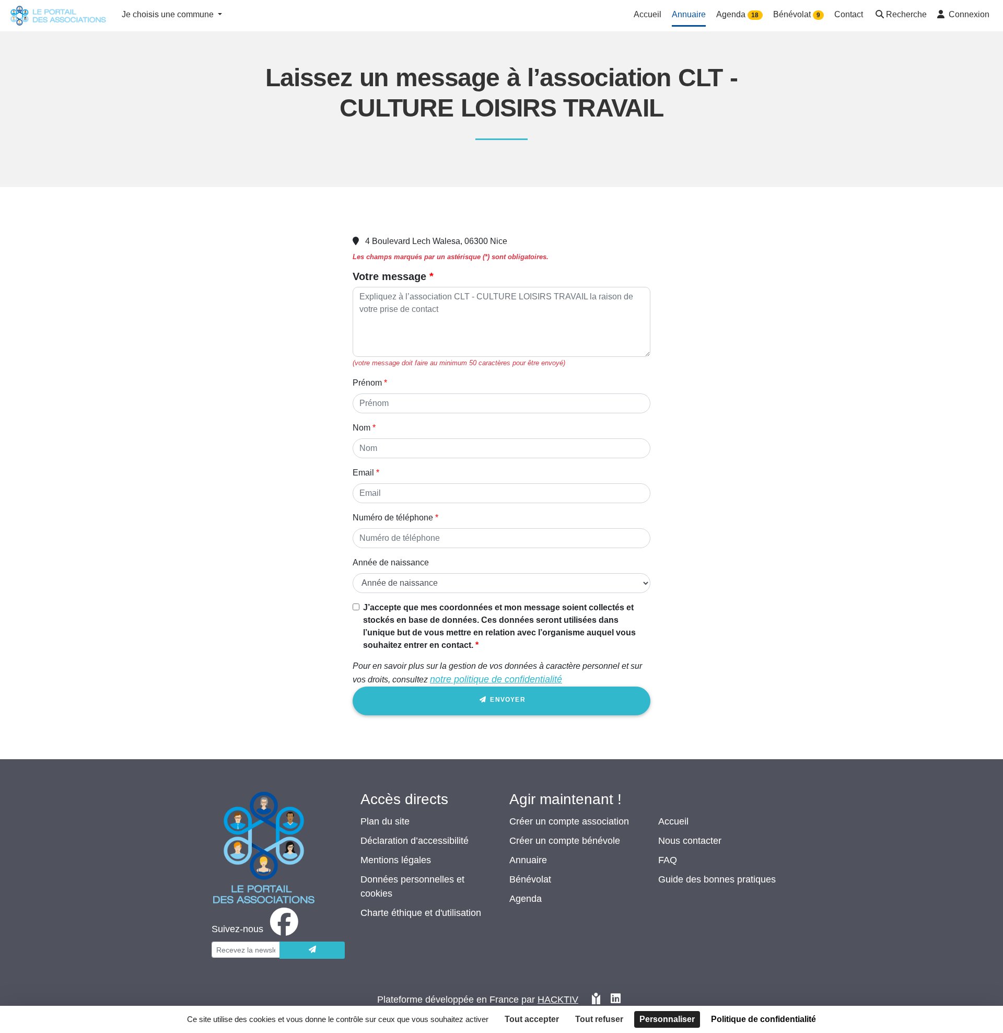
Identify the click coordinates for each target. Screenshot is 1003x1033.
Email (363, 472)
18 (755, 15)
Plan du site (385, 821)
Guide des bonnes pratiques (717, 879)
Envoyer (507, 699)
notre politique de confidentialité (496, 679)
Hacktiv (558, 999)
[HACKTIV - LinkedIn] (615, 1000)
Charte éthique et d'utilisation (420, 913)
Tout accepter (532, 1019)
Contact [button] (848, 14)
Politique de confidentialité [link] (763, 1019)
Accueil (673, 821)
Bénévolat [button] (796, 14)
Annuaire (528, 860)
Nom (361, 427)
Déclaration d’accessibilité (414, 840)
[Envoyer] (312, 950)
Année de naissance (391, 562)
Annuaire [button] (689, 14)
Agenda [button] (737, 14)
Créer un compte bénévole (564, 840)
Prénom (367, 382)
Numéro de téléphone (393, 517)
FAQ (667, 860)
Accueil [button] (647, 14)
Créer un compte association (569, 821)
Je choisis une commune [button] (169, 14)
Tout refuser (599, 1019)
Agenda (525, 898)
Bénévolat (530, 879)
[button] (900, 15)
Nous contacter (689, 840)
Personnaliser (667, 1019)
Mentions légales (395, 860)
